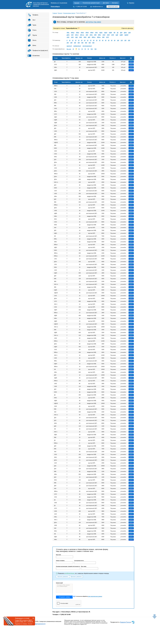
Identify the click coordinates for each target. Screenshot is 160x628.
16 (78, 40)
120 (122, 40)
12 (72, 40)
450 (82, 42)
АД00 (121, 35)
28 (93, 40)
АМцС (72, 32)
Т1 (79, 49)
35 (99, 40)
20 (84, 40)
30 (96, 40)
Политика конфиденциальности (35, 623)
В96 (103, 37)
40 (102, 40)
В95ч (99, 35)
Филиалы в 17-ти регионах (59, 3)
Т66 (95, 49)
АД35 (110, 32)
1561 (96, 32)
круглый (69, 46)
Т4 (82, 49)
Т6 (88, 49)
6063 (85, 37)
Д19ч (68, 35)
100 (118, 40)
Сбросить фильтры (127, 28)
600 (93, 42)
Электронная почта (79, 560)
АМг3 (82, 32)
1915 (104, 35)
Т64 (92, 49)
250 (68, 42)
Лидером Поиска (125, 622)
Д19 (129, 32)
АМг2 (77, 32)
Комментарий (59, 583)
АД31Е (126, 35)
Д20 (89, 37)
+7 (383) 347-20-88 (81, 6)
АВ (114, 32)
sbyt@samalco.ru (98, 6)
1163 (72, 37)
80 (114, 40)
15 (75, 40)
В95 (95, 35)
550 (90, 42)
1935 (112, 35)
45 (105, 40)
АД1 (76, 37)
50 (108, 40)
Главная (54, 13)
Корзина (131, 3)
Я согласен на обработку (88, 596)
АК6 (87, 35)
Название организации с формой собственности (68, 566)
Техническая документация (91, 3)
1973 (107, 37)
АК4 (72, 35)
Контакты (115, 3)
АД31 (100, 32)
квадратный (77, 46)
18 (81, 40)
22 (87, 40)
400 (79, 42)
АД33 (105, 32)
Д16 (121, 32)
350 (75, 42)
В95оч (99, 37)
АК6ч (91, 35)
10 (69, 40)
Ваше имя (58, 554)
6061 (80, 37)
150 (125, 40)
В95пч (93, 37)
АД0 (117, 35)
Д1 (117, 32)
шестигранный (87, 46)
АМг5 (87, 32)
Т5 (85, 49)
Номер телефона (60, 560)
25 (90, 40)
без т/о (69, 49)
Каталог (76, 3)
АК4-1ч (82, 35)
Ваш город (83, 566)
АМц (68, 32)
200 (129, 40)
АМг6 (91, 32)
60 (111, 40)
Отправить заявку (64, 597)
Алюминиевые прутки (69, 13)
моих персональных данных (95, 596)
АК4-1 (76, 35)
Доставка (106, 3)
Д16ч (125, 32)
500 (86, 42)
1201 (68, 37)
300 (71, 42)
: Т (73, 28)
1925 (108, 35)
